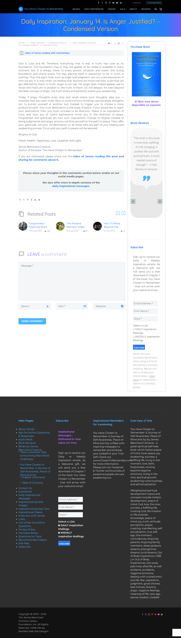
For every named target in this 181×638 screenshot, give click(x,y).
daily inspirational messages (70, 186)
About (133, 9)
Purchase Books (28, 532)
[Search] (155, 9)
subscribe (137, 3)
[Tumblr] (32, 200)
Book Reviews (27, 442)
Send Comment (32, 321)
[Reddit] (39, 200)
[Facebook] (98, 3)
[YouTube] (113, 3)
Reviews (145, 9)
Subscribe (24, 546)
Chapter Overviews (33, 477)
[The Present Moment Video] (61, 227)
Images (112, 9)
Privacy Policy (26, 529)
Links (21, 519)
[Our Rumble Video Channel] (121, 3)
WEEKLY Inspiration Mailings (146, 338)
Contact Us (25, 488)
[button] (118, 213)
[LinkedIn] (35, 200)
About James (26, 429)
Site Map (23, 543)
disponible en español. (146, 105)
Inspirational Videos (30, 512)
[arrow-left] (133, 202)
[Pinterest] (110, 3)
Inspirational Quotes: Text (33, 508)
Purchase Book (154, 3)
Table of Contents (32, 482)
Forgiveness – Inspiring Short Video (38, 227)
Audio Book (25, 439)
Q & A (122, 9)
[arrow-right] (159, 202)
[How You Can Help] (117, 3)
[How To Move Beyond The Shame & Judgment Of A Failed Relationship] (98, 227)
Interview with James (31, 515)
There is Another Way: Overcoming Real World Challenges (34, 456)
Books (76, 9)
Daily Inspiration (93, 9)
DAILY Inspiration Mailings (144, 331)
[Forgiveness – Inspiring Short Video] (23, 227)
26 (48, 231)
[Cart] (162, 9)
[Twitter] (102, 3)
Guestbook (25, 491)
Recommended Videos (32, 539)
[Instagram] (106, 3)
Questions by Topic (30, 536)
